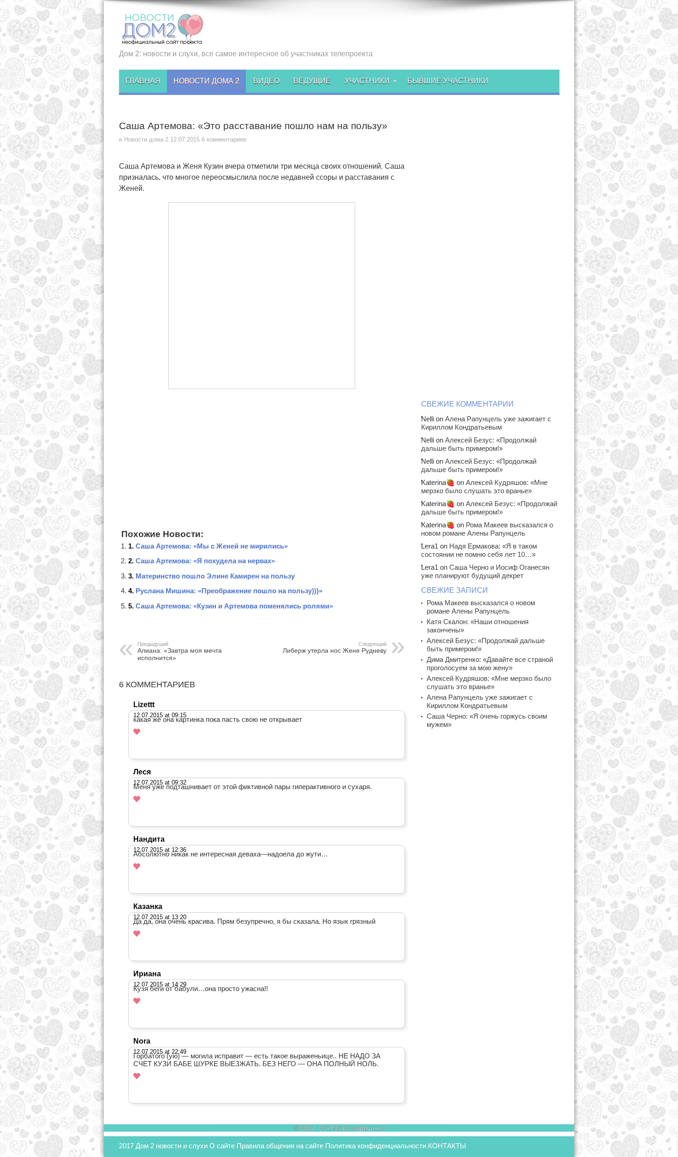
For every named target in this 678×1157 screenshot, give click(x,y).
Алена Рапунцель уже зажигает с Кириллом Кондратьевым (486, 423)
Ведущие (312, 81)
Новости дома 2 (206, 81)
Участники (367, 81)
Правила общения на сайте (280, 1146)
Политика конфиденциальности (375, 1146)
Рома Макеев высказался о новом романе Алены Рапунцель (487, 529)
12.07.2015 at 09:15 (159, 715)
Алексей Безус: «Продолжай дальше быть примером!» (478, 444)
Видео (266, 81)
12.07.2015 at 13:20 (159, 917)
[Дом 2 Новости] (161, 38)
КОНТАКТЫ (447, 1146)
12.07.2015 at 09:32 (159, 782)
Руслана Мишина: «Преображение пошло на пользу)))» (229, 591)
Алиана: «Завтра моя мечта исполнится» (179, 651)
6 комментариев (224, 139)
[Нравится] (136, 732)
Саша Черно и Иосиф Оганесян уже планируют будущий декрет (485, 571)
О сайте (222, 1146)
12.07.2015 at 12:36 (159, 849)
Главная (143, 81)
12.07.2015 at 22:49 (159, 1051)
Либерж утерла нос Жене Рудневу (335, 647)
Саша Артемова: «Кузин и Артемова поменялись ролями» (234, 606)
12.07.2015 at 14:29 (159, 984)
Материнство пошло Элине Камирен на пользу (215, 576)
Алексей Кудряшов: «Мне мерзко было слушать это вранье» (484, 486)
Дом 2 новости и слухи (172, 1146)
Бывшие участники (447, 81)
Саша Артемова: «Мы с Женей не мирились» (212, 546)
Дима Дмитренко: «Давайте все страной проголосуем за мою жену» (490, 663)
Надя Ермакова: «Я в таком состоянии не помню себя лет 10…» (479, 550)
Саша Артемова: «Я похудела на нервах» (205, 561)
